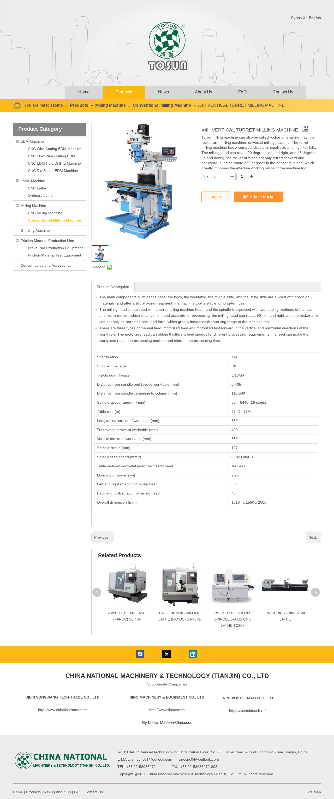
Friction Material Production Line (47, 240)
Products (33, 792)
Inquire (216, 196)
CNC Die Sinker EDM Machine (53, 171)
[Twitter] (166, 654)
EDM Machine (32, 141)
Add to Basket (263, 196)
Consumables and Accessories (46, 265)
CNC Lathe (37, 188)
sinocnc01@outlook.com (152, 759)
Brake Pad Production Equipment (55, 248)
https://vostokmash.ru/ (247, 710)
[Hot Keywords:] (211, 78)
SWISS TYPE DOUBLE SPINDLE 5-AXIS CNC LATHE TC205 (233, 619)
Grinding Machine (35, 230)
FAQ (77, 792)
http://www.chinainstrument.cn (62, 710)
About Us (63, 792)
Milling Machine (33, 206)
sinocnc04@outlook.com (198, 759)
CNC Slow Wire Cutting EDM (51, 156)
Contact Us (94, 792)
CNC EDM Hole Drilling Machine (54, 163)
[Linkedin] (193, 654)
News (48, 792)
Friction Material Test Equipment (54, 255)
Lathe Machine (33, 181)
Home (18, 792)
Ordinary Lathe (40, 195)
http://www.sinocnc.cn (167, 710)
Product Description (113, 287)
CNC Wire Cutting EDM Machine (54, 149)
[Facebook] (140, 654)
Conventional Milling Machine (54, 220)
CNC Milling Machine (45, 213)
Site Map (313, 792)
